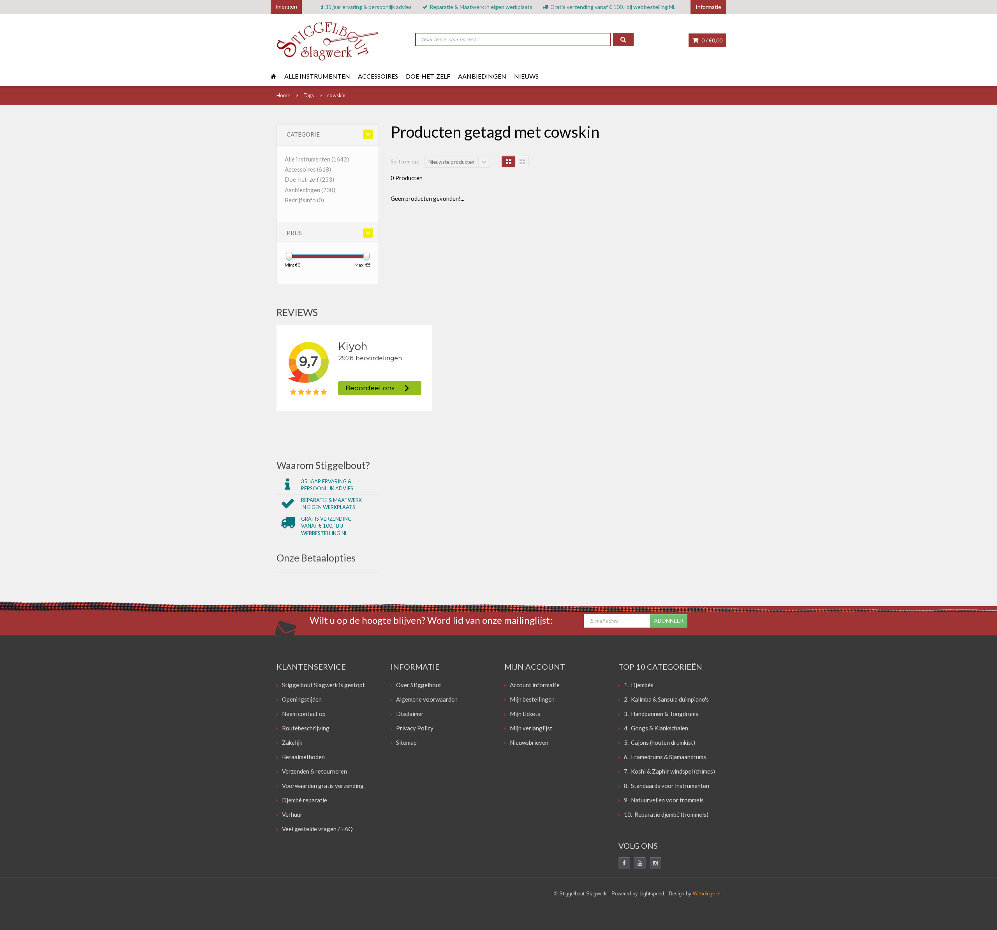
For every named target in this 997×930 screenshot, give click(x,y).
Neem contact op (304, 713)
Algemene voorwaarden (427, 699)
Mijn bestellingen (532, 699)
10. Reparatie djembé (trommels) (666, 814)
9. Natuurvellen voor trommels (664, 800)
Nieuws (526, 76)
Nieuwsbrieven (529, 742)
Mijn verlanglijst (531, 728)
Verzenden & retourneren (314, 771)
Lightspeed (651, 894)
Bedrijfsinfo (304, 200)
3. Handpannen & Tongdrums (661, 713)
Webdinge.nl (706, 894)
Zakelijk (292, 742)
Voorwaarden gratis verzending (323, 785)
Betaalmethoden (303, 756)
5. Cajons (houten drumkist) (659, 742)
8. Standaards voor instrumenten (666, 785)
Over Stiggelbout (418, 684)
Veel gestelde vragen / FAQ (317, 828)
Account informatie (535, 684)
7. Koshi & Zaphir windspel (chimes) (669, 771)
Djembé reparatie (304, 800)
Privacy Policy (414, 728)
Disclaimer (410, 713)
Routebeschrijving (305, 728)
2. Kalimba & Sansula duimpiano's (666, 699)
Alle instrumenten (317, 76)
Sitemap (406, 742)
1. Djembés (639, 684)
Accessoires (378, 76)
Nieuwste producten (451, 162)
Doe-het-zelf (428, 76)
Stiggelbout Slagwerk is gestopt (323, 684)
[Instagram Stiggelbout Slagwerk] (655, 863)
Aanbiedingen (482, 76)
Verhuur (292, 814)
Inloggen (286, 6)
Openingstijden (302, 699)
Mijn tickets (525, 713)
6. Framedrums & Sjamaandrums (665, 756)
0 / (711, 40)
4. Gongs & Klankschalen (656, 728)
